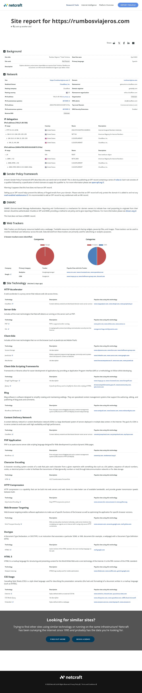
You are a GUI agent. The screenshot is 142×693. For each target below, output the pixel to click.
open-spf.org (97, 182)
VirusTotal (65, 97)
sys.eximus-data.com (120, 594)
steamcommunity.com (123, 385)
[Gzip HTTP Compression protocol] (20, 502)
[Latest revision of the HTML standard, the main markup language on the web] (10, 550)
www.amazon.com (100, 524)
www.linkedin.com (100, 355)
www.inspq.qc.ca (72, 276)
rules (117, 180)
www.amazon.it (111, 502)
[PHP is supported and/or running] (8, 324)
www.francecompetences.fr (103, 360)
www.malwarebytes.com (127, 411)
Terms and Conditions (88, 684)
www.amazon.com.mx (101, 602)
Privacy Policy (74, 684)
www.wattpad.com (100, 411)
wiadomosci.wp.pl (110, 455)
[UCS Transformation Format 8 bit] (9, 479)
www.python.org (121, 502)
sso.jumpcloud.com (116, 434)
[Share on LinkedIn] (128, 42)
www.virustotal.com (83, 272)
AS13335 (65, 101)
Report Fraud (127, 5)
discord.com (101, 276)
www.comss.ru (120, 324)
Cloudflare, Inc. (65, 84)
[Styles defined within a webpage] (12, 602)
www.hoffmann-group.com (87, 276)
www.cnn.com (71, 272)
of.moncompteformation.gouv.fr (104, 385)
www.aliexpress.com (100, 598)
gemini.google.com (123, 571)
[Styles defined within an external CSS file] (11, 594)
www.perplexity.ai (126, 304)
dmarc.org (130, 211)
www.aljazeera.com (100, 350)
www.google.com (123, 355)
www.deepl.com (114, 304)
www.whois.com (109, 324)
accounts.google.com (113, 524)
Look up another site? (23, 26)
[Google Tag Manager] (19, 381)
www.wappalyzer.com (101, 304)
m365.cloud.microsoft (129, 598)
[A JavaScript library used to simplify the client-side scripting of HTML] (10, 386)
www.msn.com (117, 360)
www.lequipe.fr (114, 602)
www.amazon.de (99, 502)
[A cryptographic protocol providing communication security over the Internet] (8, 329)
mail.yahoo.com (126, 524)
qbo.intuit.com (99, 387)
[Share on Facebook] (124, 42)
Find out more (57, 639)
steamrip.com (98, 455)
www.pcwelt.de (128, 360)
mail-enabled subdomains (15, 195)
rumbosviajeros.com (130, 80)
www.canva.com (112, 355)
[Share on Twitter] (119, 42)
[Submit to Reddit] (114, 42)
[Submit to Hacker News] (133, 42)
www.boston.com (112, 411)
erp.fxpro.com (128, 434)
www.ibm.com (112, 350)
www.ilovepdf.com (126, 381)
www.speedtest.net (97, 272)
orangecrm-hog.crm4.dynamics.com (105, 329)
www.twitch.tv (99, 594)
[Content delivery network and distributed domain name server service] (12, 304)
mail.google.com (99, 550)
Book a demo (83, 639)
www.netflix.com (110, 571)
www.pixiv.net (99, 324)
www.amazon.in (125, 602)
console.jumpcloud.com (102, 434)
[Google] (10, 274)
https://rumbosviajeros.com (59, 80)
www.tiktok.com (99, 571)
